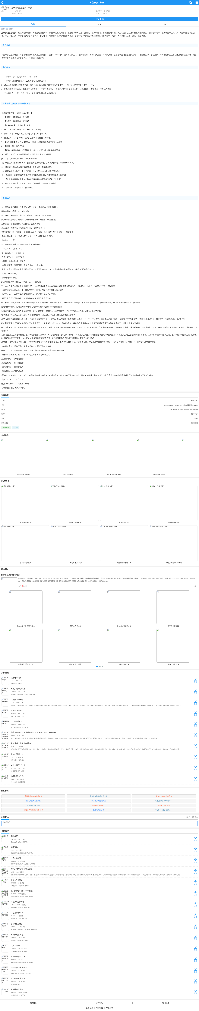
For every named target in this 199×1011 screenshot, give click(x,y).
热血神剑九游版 (17, 989)
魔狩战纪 (14, 836)
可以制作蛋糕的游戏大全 (164, 810)
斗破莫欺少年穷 (17, 913)
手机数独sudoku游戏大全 (33, 796)
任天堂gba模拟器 (164, 805)
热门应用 (165, 1003)
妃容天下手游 (16, 711)
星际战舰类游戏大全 (33, 801)
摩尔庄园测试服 (17, 754)
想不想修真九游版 (18, 978)
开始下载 (99, 19)
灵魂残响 (14, 847)
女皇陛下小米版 (17, 700)
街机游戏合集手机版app (163, 801)
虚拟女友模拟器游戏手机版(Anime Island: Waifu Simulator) (33, 732)
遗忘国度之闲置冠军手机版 (22, 891)
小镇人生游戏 (16, 880)
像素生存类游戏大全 (98, 801)
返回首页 (89, 1008)
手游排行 (33, 1003)
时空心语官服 (16, 858)
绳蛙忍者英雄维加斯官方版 (22, 869)
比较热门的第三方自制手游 (33, 810)
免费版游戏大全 (98, 810)
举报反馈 (109, 1008)
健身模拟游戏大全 (98, 805)
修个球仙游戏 (16, 924)
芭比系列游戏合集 (33, 805)
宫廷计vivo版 (16, 678)
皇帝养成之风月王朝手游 (21, 743)
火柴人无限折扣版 (18, 689)
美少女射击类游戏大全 (164, 796)
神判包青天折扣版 (18, 765)
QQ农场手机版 (17, 721)
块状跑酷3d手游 (17, 776)
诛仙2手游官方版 (17, 902)
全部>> (195, 586)
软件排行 (99, 1003)
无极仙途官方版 (17, 935)
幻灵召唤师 (15, 946)
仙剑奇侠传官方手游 (19, 967)
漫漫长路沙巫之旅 (18, 957)
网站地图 (99, 1008)
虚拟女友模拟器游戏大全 (98, 796)
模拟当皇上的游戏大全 (10, 575)
